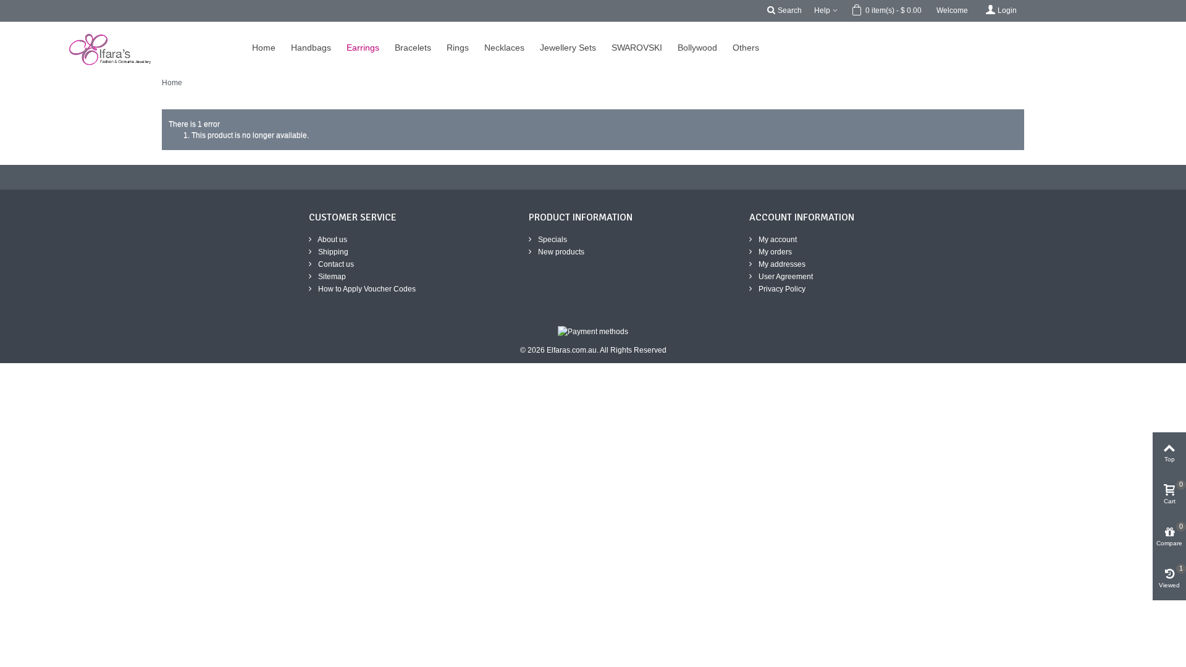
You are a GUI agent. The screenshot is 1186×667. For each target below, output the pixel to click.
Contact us (335, 264)
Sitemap (331, 276)
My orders (774, 252)
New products (560, 252)
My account (777, 239)
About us (331, 239)
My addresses (781, 264)
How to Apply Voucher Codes (366, 289)
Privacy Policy (781, 289)
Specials (551, 239)
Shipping (332, 252)
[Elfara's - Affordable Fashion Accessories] (17, 27)
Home (172, 82)
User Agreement (785, 276)
